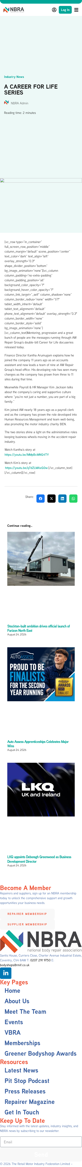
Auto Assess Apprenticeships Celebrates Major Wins (38, 743)
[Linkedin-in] (5, 973)
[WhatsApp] (73, 498)
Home (12, 990)
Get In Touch (22, 1112)
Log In (65, 10)
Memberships (22, 1042)
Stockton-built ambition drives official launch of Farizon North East (38, 628)
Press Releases (25, 1091)
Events (14, 1021)
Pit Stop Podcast (27, 1080)
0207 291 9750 (40, 960)
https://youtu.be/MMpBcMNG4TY (27, 454)
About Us (17, 1000)
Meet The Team (25, 1011)
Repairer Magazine (30, 1101)
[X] (51, 498)
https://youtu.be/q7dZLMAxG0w (26, 468)
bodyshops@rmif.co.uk (14, 965)
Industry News (14, 76)
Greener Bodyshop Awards (41, 1053)
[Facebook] (40, 498)
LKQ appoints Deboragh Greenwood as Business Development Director (39, 859)
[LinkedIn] (62, 498)
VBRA (12, 1032)
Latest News (21, 1070)
